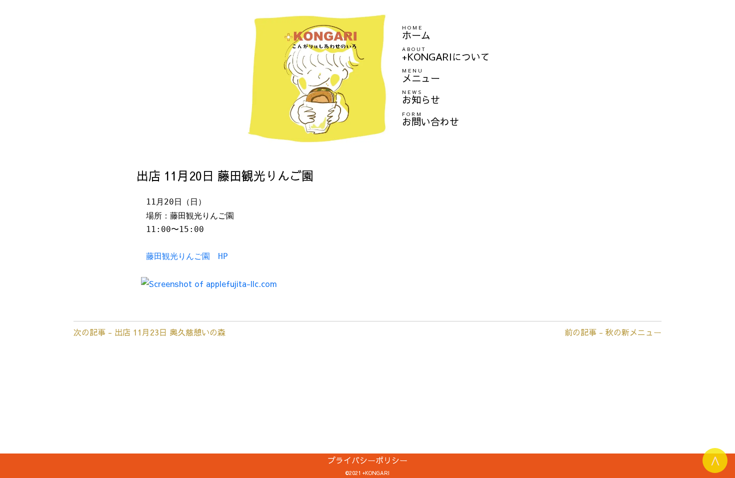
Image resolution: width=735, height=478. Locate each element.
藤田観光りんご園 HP (187, 256)
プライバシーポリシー (368, 460)
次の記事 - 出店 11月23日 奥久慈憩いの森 (150, 332)
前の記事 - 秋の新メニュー (613, 332)
